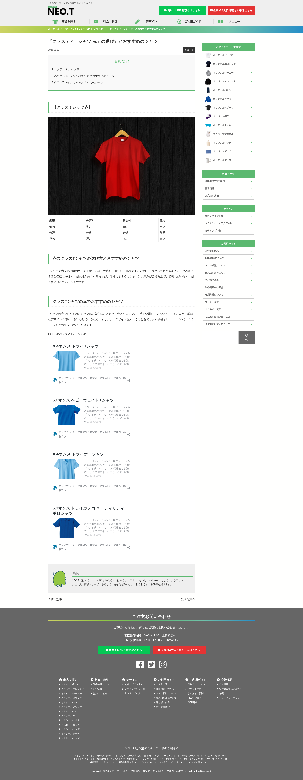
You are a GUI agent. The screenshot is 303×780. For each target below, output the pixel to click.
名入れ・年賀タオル (223, 133)
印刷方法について (214, 294)
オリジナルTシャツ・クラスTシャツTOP (69, 29)
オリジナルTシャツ (223, 55)
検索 (246, 337)
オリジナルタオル (222, 125)
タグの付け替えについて (217, 324)
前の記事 (56, 599)
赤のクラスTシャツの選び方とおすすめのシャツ (83, 76)
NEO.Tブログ (194, 698)
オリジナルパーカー (223, 72)
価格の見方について (215, 181)
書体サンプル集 (213, 230)
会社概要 (223, 684)
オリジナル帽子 (221, 116)
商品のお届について (166, 698)
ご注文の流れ (212, 251)
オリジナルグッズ (222, 160)
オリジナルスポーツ (223, 107)
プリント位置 (212, 302)
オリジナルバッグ (222, 142)
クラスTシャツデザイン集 (218, 223)
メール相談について (215, 265)
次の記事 (187, 599)
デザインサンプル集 (134, 689)
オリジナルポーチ (222, 151)
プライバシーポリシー (230, 698)
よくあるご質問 (213, 309)
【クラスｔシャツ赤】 (67, 69)
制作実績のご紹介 (214, 287)
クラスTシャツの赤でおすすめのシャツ (77, 82)
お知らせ (98, 29)
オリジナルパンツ (222, 90)
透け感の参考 (212, 280)
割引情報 (209, 188)
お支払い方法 (212, 195)
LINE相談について (214, 258)
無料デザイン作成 (214, 216)
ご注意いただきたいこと (217, 316)
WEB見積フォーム (197, 702)
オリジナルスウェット (224, 81)
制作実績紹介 (163, 706)
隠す (125, 61)
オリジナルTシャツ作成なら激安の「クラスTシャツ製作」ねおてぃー (150, 770)
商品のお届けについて (216, 272)
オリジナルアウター (223, 98)
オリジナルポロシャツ (224, 63)
